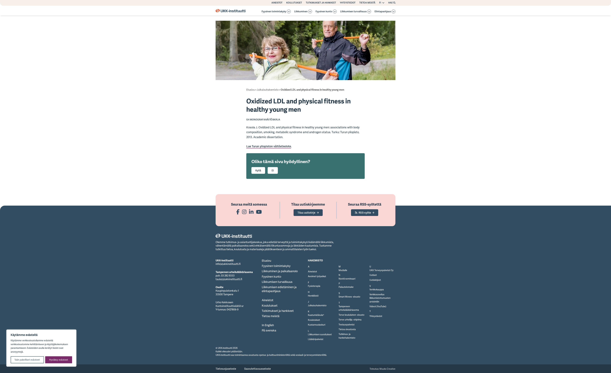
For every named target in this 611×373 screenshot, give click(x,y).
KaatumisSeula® (316, 314)
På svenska (269, 330)
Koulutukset (294, 2)
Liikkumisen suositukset (320, 334)
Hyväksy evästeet (58, 359)
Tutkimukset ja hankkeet (321, 2)
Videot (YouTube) (377, 306)
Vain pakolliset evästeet (27, 359)
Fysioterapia (314, 285)
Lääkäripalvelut (315, 339)
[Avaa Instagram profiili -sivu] (244, 211)
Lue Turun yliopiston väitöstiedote (268, 146)
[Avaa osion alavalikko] (289, 11)
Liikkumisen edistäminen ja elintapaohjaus (279, 289)
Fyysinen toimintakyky (274, 11)
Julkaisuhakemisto (268, 89)
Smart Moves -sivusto (349, 296)
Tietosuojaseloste (226, 368)
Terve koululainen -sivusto (351, 314)
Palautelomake (346, 286)
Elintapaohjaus (383, 11)
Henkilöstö (313, 295)
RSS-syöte (365, 212)
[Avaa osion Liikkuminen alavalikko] (310, 11)
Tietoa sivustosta (347, 329)
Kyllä (258, 170)
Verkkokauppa (376, 289)
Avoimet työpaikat (317, 276)
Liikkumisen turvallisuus (353, 11)
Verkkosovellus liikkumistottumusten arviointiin (379, 298)
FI (380, 2)
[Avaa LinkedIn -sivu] (251, 211)
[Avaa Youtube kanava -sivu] (259, 211)
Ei (273, 170)
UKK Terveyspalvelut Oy (381, 270)
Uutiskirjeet (375, 279)
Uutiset (373, 274)
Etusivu (250, 89)
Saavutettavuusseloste (257, 368)
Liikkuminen (301, 11)
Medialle (343, 270)
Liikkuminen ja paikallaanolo (280, 271)
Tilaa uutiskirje (306, 212)
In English (268, 325)
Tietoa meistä (367, 2)
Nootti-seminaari (347, 278)
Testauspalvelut (347, 324)
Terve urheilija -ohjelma (350, 319)
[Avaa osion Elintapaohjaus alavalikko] (393, 11)
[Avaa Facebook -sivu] (237, 211)
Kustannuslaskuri (316, 324)
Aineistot (276, 2)
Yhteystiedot (347, 2)
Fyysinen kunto (324, 11)
